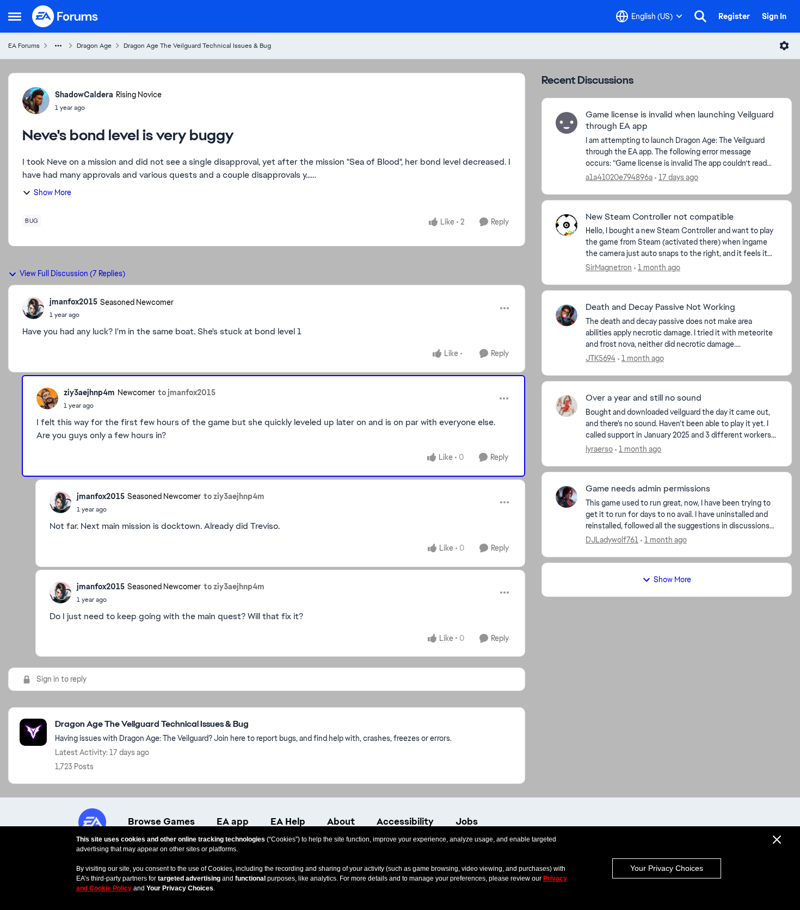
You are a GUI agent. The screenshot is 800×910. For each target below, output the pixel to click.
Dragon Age (94, 45)
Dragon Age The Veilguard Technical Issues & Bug (197, 45)
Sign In (774, 16)
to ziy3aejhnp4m (234, 496)
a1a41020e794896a (619, 177)
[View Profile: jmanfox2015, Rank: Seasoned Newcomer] (33, 308)
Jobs (467, 821)
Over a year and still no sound (643, 397)
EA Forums (24, 45)
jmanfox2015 (73, 302)
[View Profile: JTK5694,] (566, 315)
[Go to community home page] (65, 16)
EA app (233, 821)
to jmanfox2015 (187, 392)
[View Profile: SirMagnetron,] (566, 225)
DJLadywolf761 (612, 540)
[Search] (700, 16)
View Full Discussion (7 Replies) (72, 273)
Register (734, 16)
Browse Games (161, 821)
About (341, 821)
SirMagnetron (609, 267)
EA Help (287, 821)
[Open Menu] (784, 45)
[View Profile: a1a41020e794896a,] (566, 123)
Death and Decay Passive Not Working (660, 307)
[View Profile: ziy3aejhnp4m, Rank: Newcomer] (47, 398)
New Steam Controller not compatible (660, 216)
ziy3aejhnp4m (89, 392)
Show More (52, 192)
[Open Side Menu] (15, 16)
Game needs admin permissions (648, 488)
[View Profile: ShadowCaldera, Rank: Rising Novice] (36, 100)
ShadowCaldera (84, 94)
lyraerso (599, 449)
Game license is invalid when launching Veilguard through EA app (680, 120)
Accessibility (405, 821)
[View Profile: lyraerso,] (566, 406)
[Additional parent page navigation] (58, 45)
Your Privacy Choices (666, 868)
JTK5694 (601, 358)
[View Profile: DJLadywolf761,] (566, 497)
